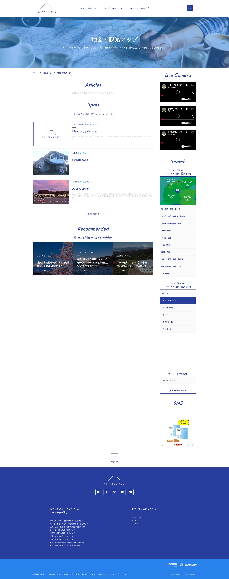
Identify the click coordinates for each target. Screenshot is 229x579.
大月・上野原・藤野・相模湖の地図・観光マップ (68, 542)
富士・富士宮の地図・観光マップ (62, 530)
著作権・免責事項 (82, 574)
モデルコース (136, 524)
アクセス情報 (136, 517)
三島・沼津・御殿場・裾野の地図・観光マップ (67, 527)
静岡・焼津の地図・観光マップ (61, 539)
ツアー (133, 520)
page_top (114, 458)
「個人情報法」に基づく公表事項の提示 (60, 574)
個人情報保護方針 (38, 574)
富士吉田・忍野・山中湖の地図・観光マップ (66, 521)
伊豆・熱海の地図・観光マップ (61, 536)
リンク (124, 574)
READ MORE (93, 214)
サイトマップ (114, 574)
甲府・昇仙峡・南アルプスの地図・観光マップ (67, 545)
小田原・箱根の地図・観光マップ (62, 533)
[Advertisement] (93, 299)
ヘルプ (93, 574)
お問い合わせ (102, 574)
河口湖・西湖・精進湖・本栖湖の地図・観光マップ (69, 524)
